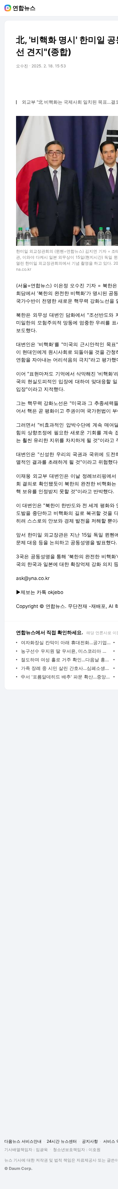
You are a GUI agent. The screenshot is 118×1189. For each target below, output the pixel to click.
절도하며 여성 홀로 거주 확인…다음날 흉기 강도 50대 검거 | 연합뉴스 (66, 659)
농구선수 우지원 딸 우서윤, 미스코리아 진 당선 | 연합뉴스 (66, 651)
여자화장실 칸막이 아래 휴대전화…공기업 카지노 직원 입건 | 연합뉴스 (66, 642)
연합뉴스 (24, 8)
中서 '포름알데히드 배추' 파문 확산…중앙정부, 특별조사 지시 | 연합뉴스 (66, 677)
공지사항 (90, 1141)
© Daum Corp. (18, 1168)
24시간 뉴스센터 (62, 1141)
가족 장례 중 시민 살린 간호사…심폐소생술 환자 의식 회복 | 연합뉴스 (66, 668)
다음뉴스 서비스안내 (23, 1141)
